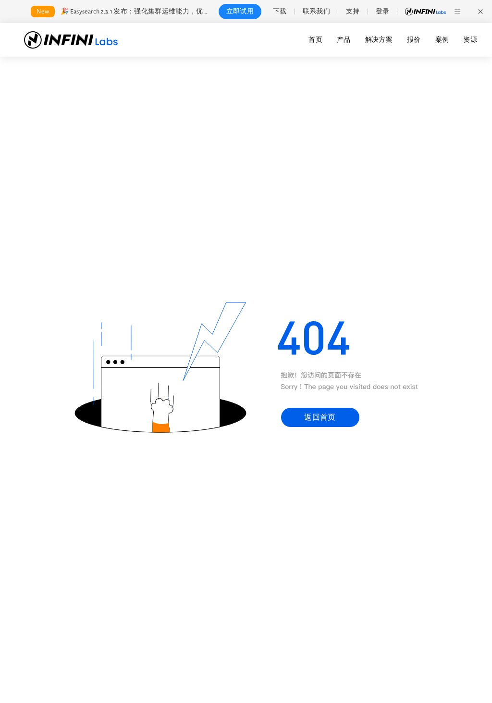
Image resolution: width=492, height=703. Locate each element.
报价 (414, 40)
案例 (442, 40)
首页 (315, 40)
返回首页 (319, 417)
